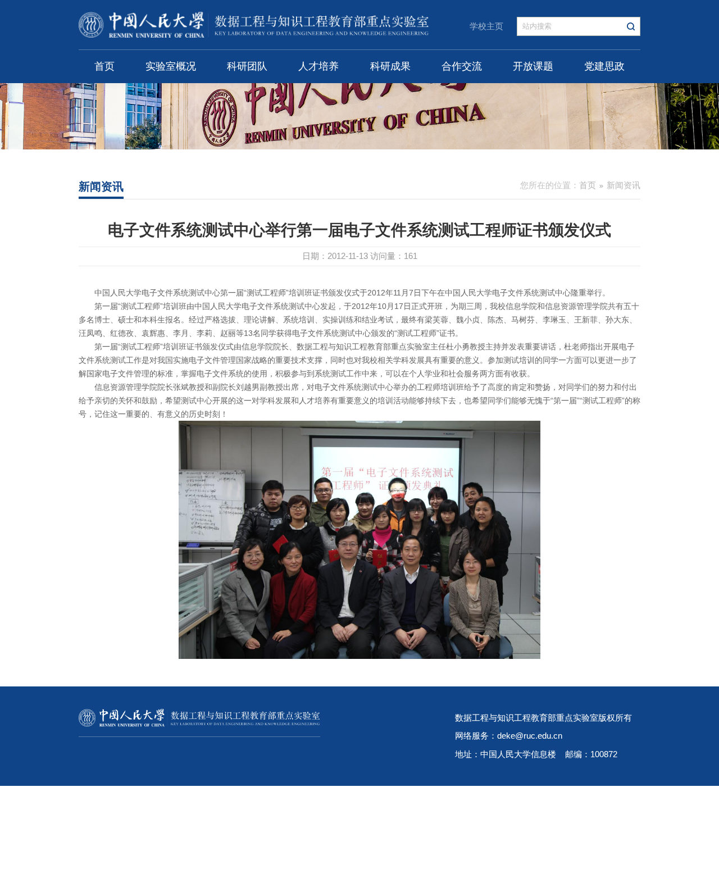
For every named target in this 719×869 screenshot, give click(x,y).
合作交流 (462, 66)
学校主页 (486, 26)
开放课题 (533, 66)
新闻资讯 (623, 185)
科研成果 (390, 66)
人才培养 (318, 66)
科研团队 (247, 66)
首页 (104, 66)
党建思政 (604, 66)
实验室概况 (170, 66)
